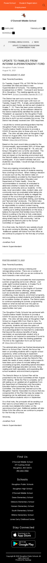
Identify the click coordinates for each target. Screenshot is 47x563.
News (36, 42)
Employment (20, 7)
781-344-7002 (22, 471)
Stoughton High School (22, 489)
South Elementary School (22, 510)
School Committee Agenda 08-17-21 (28, 94)
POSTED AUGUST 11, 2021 (13, 260)
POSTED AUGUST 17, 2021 (13, 75)
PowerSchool (10, 3)
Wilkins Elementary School (22, 515)
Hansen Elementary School (22, 506)
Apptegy (28, 560)
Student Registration (28, 3)
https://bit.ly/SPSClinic (18, 140)
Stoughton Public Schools (22, 484)
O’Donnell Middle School (18, 42)
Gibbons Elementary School (22, 502)
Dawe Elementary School (22, 497)
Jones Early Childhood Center (22, 519)
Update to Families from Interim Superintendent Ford (26, 46)
